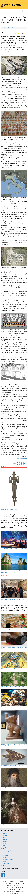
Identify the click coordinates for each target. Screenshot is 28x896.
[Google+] (22, 463)
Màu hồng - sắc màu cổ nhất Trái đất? (7, 825)
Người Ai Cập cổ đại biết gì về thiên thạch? (8, 629)
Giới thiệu (5, 835)
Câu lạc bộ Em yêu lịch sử (8, 859)
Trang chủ (3, 27)
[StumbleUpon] (26, 463)
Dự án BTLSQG (5, 843)
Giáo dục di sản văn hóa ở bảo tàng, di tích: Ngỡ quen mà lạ (13, 599)
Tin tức (4, 837)
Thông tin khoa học (15, 27)
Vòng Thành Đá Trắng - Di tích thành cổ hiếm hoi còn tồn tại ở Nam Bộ (12, 686)
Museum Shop (6, 863)
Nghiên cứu (8, 27)
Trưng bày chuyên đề (7, 851)
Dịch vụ (4, 857)
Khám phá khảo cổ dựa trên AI (6, 707)
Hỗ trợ (4, 846)
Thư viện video (6, 853)
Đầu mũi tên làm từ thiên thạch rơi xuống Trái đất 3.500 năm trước (12, 765)
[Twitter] (19, 463)
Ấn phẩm (4, 861)
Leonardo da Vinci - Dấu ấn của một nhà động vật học (10, 787)
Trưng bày (5, 839)
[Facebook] (17, 463)
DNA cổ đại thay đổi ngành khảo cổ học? (8, 668)
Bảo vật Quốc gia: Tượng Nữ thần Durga (9, 509)
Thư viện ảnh (5, 855)
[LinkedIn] (24, 463)
